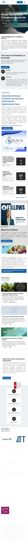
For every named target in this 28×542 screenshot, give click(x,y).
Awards (14, 486)
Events (14, 484)
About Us (14, 479)
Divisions (14, 482)
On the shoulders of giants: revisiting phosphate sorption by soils (12, 294)
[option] (7, 439)
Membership (14, 498)
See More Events (7, 128)
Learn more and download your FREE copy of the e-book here (14, 271)
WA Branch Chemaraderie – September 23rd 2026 (7, 174)
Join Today (7, 378)
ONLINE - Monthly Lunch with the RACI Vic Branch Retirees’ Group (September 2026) (8, 159)
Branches (14, 480)
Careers (14, 488)
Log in (19, 2)
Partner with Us (5, 431)
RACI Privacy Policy (14, 504)
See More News (5, 280)
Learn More (5, 67)
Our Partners (14, 494)
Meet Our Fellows (9, 230)
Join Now (4, 23)
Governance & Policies (14, 503)
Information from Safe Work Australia (13, 316)
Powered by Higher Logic (14, 520)
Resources (14, 492)
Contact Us (14, 500)
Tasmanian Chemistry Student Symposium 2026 (8, 188)
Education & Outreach (14, 491)
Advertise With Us (14, 496)
